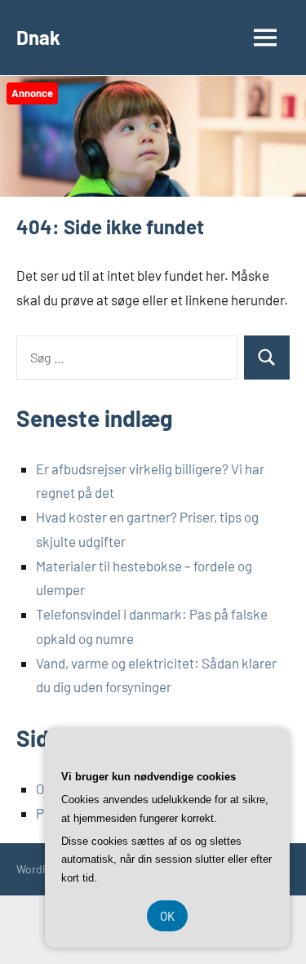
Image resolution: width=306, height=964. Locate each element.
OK (167, 915)
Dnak (38, 37)
